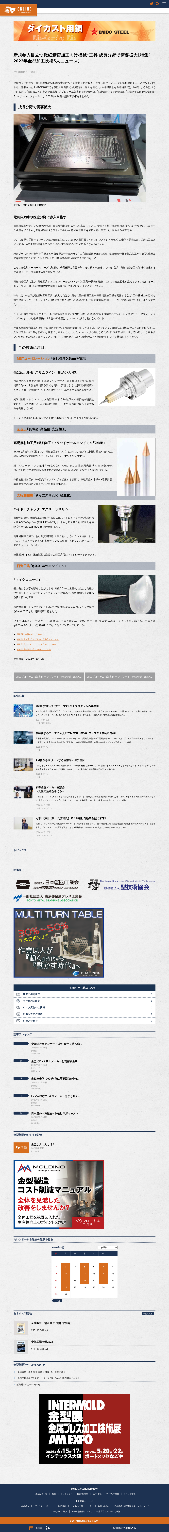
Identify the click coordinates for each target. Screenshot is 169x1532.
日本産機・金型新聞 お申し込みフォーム (132, 1506)
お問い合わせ (30, 1020)
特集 (33, 72)
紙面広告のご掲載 (33, 1014)
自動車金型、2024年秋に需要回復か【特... (55, 1078)
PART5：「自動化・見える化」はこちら (34, 649)
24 (65, 1287)
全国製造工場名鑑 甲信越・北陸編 (50, 1323)
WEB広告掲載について (82, 1511)
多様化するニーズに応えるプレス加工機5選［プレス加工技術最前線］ (76, 733)
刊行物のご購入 (60, 1511)
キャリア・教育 (112, 1494)
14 (103, 1273)
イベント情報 (129, 1494)
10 (66, 1273)
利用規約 (62, 1506)
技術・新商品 (46, 723)
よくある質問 (77, 1506)
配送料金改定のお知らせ (28, 1384)
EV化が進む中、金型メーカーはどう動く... (56, 1096)
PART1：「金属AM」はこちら (29, 634)
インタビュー (46, 808)
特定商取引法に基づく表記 (108, 1511)
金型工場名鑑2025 (42, 1341)
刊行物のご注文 (31, 1000)
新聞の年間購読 (31, 994)
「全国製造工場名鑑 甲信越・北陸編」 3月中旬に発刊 (41, 1372)
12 (84, 1273)
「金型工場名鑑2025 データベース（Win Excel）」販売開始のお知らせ (49, 1378)
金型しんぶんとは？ (42, 1144)
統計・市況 (97, 1494)
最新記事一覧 (41, 1494)
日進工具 (23, 566)
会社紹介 (25, 1506)
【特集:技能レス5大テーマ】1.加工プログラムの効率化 (67, 706)
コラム (35, 1151)
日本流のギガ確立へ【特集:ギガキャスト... (56, 1113)
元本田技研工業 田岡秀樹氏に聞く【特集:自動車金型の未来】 (71, 818)
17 (66, 1280)
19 (84, 1280)
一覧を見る (147, 1313)
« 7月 (57, 1300)
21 (103, 1280)
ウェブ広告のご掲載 (34, 1007)
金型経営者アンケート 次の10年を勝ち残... (56, 1044)
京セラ (22, 429)
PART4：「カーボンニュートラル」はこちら (36, 644)
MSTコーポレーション (34, 359)
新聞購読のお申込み (124, 1528)
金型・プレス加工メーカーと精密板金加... (55, 1061)
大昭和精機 (25, 495)
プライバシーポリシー (44, 1506)
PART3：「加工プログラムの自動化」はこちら (38, 639)
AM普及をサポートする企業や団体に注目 (60, 760)
